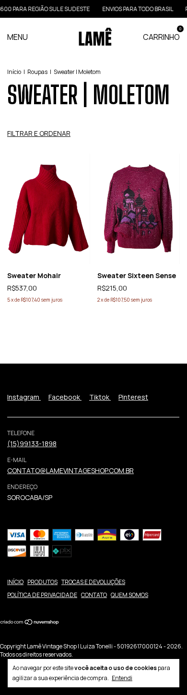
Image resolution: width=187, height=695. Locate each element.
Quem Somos (129, 595)
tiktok (100, 397)
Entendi (122, 678)
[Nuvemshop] (30, 622)
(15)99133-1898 (32, 443)
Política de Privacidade (42, 595)
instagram (24, 397)
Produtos (42, 582)
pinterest (133, 397)
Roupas (37, 72)
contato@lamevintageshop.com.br (70, 470)
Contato (94, 595)
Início (14, 72)
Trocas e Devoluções (93, 582)
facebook (65, 397)
